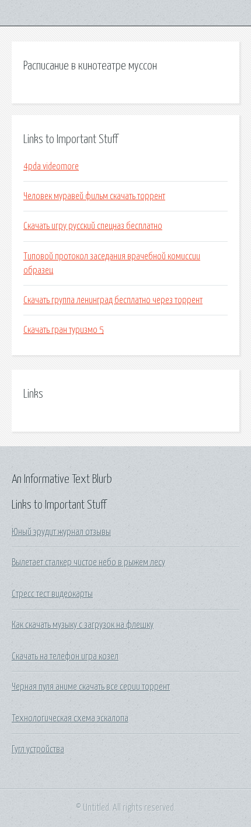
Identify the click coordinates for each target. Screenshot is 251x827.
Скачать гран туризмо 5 (63, 330)
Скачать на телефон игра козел (65, 656)
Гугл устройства (38, 749)
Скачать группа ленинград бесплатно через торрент (113, 300)
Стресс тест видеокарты (52, 594)
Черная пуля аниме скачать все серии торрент (91, 687)
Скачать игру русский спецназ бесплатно (92, 226)
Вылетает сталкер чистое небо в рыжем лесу (88, 562)
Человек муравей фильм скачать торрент (94, 196)
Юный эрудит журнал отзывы (61, 532)
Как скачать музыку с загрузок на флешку (83, 625)
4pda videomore (51, 166)
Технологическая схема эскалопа (70, 718)
